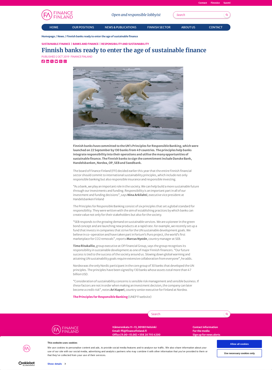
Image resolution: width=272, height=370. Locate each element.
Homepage (48, 36)
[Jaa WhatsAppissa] (65, 61)
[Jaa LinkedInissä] (47, 61)
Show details (55, 363)
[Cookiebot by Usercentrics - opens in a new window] (26, 364)
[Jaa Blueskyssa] (56, 61)
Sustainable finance (56, 43)
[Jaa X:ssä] (52, 61)
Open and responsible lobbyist (136, 14)
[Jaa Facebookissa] (43, 61)
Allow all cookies (239, 344)
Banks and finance (86, 43)
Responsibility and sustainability (125, 43)
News (60, 36)
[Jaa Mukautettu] (60, 61)
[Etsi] (227, 15)
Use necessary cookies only (239, 353)
